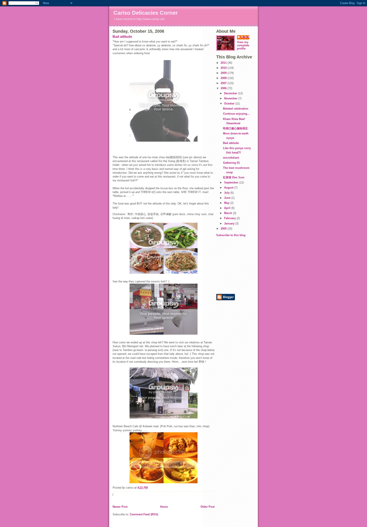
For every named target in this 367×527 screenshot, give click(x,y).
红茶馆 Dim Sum (233, 177)
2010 (224, 67)
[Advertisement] (229, 265)
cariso (245, 37)
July (227, 192)
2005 (224, 228)
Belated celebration (235, 108)
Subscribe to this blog (231, 235)
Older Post (207, 506)
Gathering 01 (231, 162)
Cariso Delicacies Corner (145, 13)
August (229, 187)
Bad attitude (122, 36)
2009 (224, 73)
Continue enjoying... (236, 113)
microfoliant (231, 157)
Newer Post (120, 506)
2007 (224, 83)
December (231, 93)
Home (164, 506)
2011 (224, 62)
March (228, 213)
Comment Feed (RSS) (144, 514)
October (229, 103)
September (231, 182)
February (230, 218)
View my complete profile (243, 45)
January (229, 223)
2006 (224, 88)
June (227, 197)
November (231, 98)
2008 (224, 78)
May (227, 202)
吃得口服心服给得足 (235, 128)
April (227, 208)
